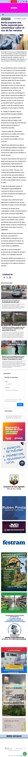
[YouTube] (26, 1)
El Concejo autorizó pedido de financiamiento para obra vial (11, 301)
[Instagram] (23, 1)
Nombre (6, 381)
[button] (9, 1)
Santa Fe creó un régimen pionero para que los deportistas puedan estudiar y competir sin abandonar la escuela (13, 358)
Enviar (20, 404)
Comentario (7, 387)
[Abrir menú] (3, 14)
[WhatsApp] (18, 1)
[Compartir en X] (7, 277)
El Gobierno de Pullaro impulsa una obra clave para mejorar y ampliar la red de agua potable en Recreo (13, 329)
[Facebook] (21, 1)
